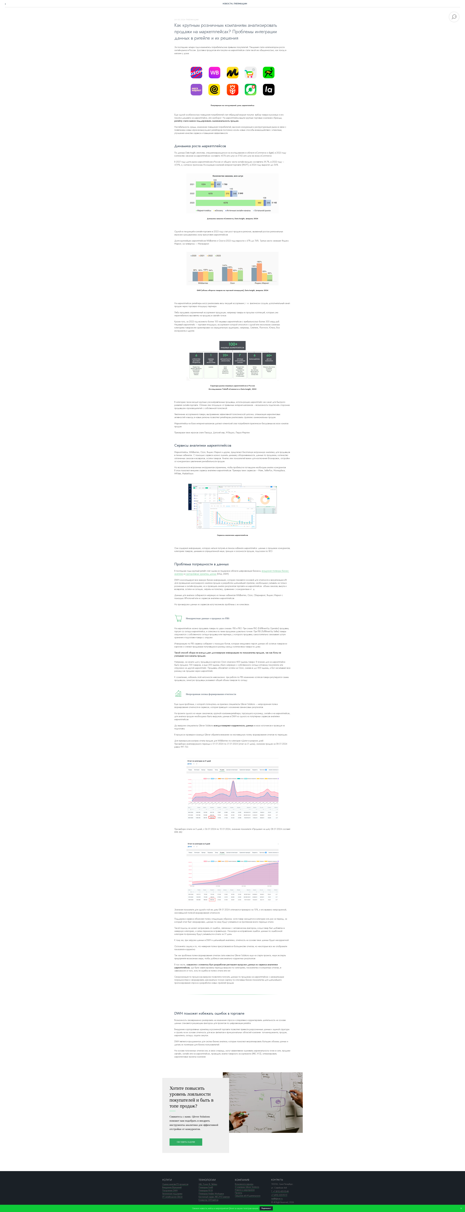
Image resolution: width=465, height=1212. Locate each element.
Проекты (238, 1192)
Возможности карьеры (244, 1184)
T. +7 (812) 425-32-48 (280, 1191)
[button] (186, 1142)
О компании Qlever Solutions (247, 1187)
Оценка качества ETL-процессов (175, 1184)
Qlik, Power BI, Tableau (208, 1184)
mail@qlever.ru (277, 1198)
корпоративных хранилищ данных (201, 574)
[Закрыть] (461, 1208)
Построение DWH (170, 1190)
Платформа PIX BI (206, 1190)
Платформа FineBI (206, 1187)
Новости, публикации (235, 3)
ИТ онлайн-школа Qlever (172, 1196)
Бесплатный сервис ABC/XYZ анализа (214, 1196)
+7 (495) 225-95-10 (279, 1195)
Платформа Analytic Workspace (211, 1193)
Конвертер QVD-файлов (208, 1200)
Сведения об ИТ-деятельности (247, 1195)
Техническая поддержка (172, 1193)
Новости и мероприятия (245, 1190)
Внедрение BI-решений (172, 1187)
